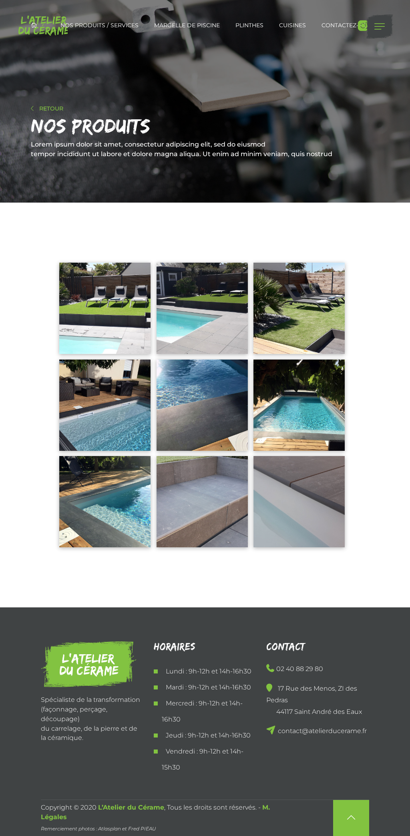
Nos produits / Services (99, 25)
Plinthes (249, 25)
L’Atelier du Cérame (131, 807)
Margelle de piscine (187, 25)
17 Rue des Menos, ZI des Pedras (314, 700)
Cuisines (292, 25)
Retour (50, 108)
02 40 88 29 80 (299, 669)
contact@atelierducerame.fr (321, 731)
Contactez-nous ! (350, 25)
